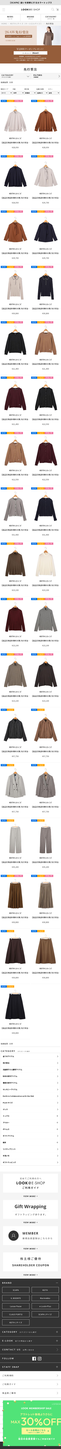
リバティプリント (9, 1149)
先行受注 (6, 1063)
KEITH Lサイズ (15, 1322)
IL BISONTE (16, 1298)
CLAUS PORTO (16, 1314)
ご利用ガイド (9, 1384)
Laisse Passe (15, 1306)
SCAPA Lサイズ (45, 1314)
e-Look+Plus (45, 1306)
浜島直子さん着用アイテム (12, 1069)
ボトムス (6, 1129)
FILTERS (37, 76)
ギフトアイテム (8, 1136)
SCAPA (16, 1290)
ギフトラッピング (9, 1162)
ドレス (5, 1109)
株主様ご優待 (9, 1393)
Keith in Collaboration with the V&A (18, 1096)
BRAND (30, 17)
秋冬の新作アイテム (10, 1076)
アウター (6, 1122)
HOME (4, 23)
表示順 (26, 89)
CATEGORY (51, 17)
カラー (50, 89)
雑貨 (4, 1142)
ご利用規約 (8, 1375)
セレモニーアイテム (10, 1089)
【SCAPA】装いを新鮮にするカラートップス (30, 2)
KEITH (45, 1290)
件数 (14, 89)
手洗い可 (6, 1155)
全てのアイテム (8, 1056)
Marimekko (45, 1298)
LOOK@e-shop (30, 9)
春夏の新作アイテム (10, 1083)
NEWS (10, 17)
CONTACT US (18, 1349)
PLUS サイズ (8, 1102)
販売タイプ (4, 89)
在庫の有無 (40, 89)
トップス (6, 1116)
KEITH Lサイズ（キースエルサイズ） (26, 23)
